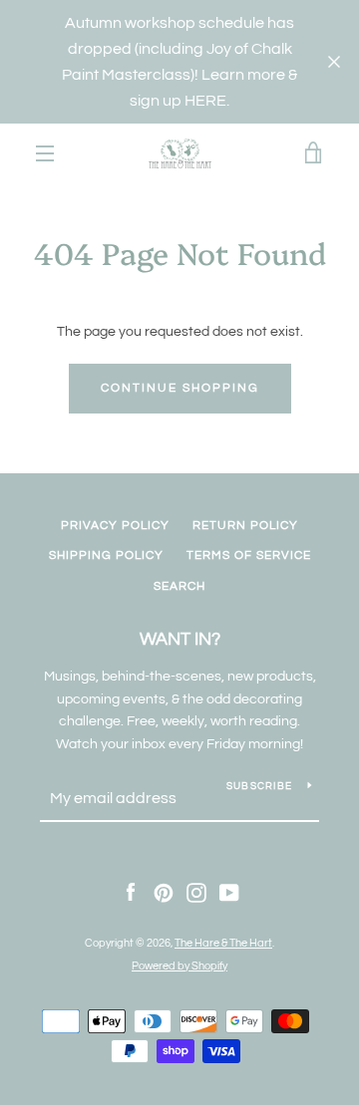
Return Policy (245, 525)
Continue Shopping (180, 388)
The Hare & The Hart (223, 943)
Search (179, 586)
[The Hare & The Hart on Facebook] (131, 893)
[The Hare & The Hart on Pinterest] (164, 893)
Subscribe (259, 786)
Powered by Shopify (179, 966)
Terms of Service (248, 555)
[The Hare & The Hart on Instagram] (196, 893)
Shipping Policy (106, 555)
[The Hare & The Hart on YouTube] (229, 893)
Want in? (180, 639)
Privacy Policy (115, 525)
